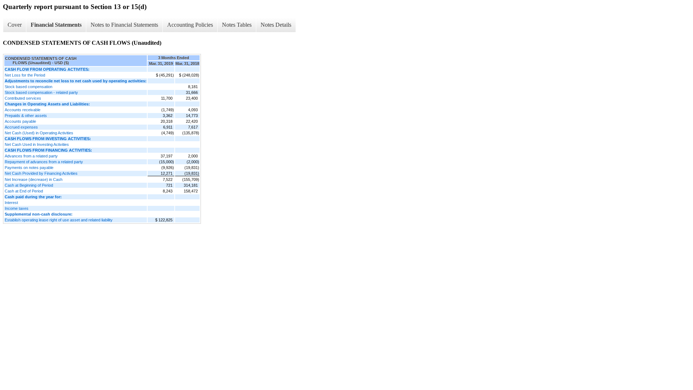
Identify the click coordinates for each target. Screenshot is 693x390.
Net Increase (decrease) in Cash (33, 179)
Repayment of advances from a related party (44, 162)
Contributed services (23, 98)
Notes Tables (237, 25)
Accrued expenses (21, 127)
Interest (11, 202)
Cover (15, 25)
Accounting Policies (190, 25)
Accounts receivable (22, 110)
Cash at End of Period (24, 191)
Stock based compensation (28, 86)
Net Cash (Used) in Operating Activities (39, 133)
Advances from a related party (31, 156)
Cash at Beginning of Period (29, 185)
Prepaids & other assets (26, 115)
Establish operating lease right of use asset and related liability (59, 220)
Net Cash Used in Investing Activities (37, 144)
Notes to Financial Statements (124, 25)
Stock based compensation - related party (41, 92)
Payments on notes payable (29, 167)
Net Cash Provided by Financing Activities (41, 173)
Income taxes (17, 208)
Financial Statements (56, 25)
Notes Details (276, 25)
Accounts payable (20, 121)
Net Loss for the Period (25, 75)
